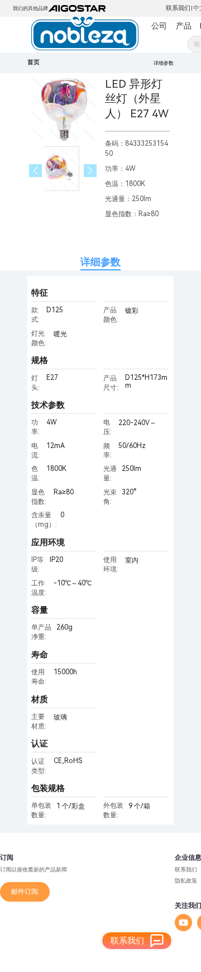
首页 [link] (33, 62)
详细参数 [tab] (100, 262)
